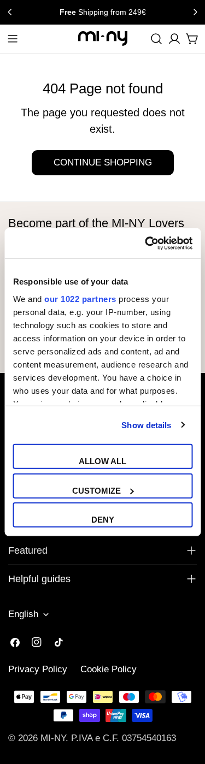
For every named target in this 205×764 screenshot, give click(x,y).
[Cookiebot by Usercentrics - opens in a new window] (145, 243)
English (23, 614)
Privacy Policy (37, 669)
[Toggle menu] (13, 39)
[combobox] (156, 38)
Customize (96, 490)
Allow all (102, 461)
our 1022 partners (80, 298)
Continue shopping (103, 162)
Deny (102, 519)
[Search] (156, 39)
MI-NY (53, 738)
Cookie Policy (108, 669)
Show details (146, 424)
